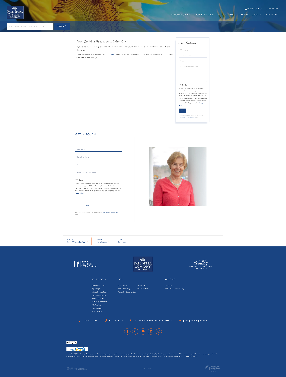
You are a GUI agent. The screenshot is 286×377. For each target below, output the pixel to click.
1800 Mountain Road (152, 321)
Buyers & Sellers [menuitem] (225, 15)
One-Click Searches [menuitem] (99, 295)
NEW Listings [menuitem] (96, 305)
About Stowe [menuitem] (122, 285)
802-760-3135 (115, 321)
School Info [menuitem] (141, 285)
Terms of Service (192, 117)
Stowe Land (122, 242)
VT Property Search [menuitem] (180, 15)
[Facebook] (127, 331)
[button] (62, 26)
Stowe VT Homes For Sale (76, 242)
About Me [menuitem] (256, 15)
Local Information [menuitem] (204, 15)
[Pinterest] (151, 331)
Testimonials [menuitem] (243, 15)
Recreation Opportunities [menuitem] (127, 292)
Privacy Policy (182, 117)
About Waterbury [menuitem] (124, 289)
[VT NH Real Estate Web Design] (212, 368)
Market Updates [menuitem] (97, 308)
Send (182, 111)
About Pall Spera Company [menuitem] (174, 289)
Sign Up (259, 9)
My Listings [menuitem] (96, 289)
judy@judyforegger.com (195, 321)
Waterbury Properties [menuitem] (99, 302)
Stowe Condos (102, 242)
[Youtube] (143, 331)
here (112, 54)
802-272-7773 (273, 9)
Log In (250, 9)
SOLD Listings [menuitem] (97, 311)
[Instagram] (159, 331)
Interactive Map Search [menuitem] (100, 292)
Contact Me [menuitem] (272, 15)
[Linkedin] (135, 331)
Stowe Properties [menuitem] (98, 298)
